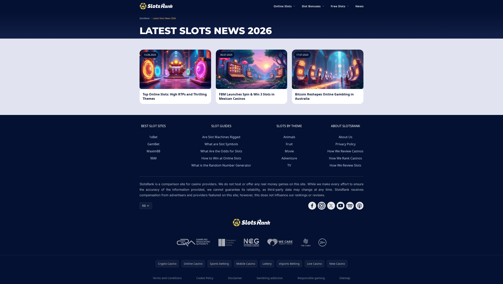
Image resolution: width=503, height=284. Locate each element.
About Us (345, 137)
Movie (289, 151)
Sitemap (344, 278)
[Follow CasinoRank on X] (331, 206)
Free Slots (338, 6)
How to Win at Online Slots (221, 158)
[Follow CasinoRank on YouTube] (341, 206)
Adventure (289, 158)
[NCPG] (251, 242)
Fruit (289, 144)
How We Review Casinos (345, 151)
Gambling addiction (270, 278)
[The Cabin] (306, 242)
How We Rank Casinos (345, 158)
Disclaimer (235, 278)
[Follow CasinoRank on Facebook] (312, 206)
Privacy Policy (345, 144)
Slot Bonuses (311, 6)
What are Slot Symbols (221, 144)
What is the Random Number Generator (221, 165)
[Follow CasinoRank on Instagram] (322, 206)
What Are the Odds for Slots (221, 151)
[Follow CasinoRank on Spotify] (350, 206)
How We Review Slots (345, 165)
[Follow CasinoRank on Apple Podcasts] (359, 206)
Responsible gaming (311, 278)
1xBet (153, 137)
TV (289, 165)
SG (144, 205)
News (359, 6)
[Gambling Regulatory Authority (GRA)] (193, 242)
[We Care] (280, 242)
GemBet (153, 144)
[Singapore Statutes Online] (227, 242)
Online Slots (283, 6)
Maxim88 (153, 151)
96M (153, 158)
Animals (289, 137)
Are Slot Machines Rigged (221, 137)
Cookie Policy (204, 278)
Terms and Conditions (167, 278)
